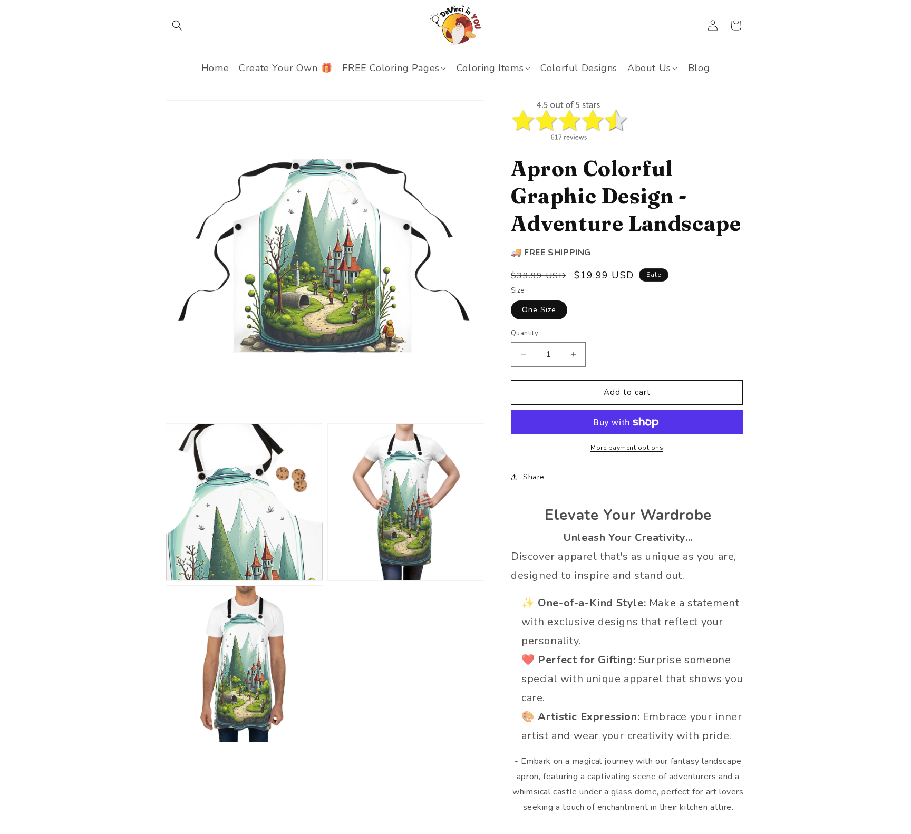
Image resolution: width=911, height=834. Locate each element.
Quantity (524, 333)
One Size (539, 310)
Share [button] (534, 477)
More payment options (626, 447)
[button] (177, 25)
